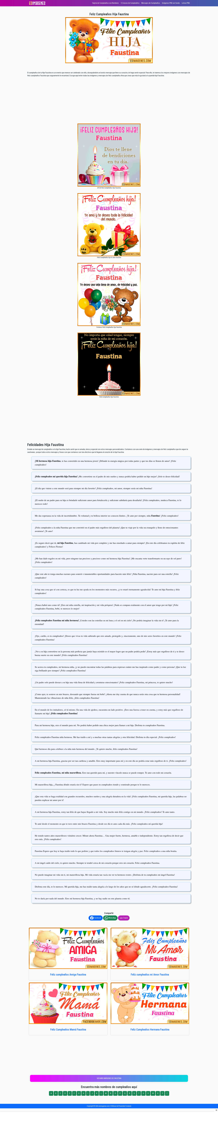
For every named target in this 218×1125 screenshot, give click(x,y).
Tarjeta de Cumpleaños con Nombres (105, 3)
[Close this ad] (216, 1110)
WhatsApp (112, 918)
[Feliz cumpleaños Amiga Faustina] (68, 948)
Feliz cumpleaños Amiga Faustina (68, 974)
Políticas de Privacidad (118, 1106)
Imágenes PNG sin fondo (171, 3)
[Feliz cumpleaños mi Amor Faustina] (150, 948)
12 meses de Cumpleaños (130, 3)
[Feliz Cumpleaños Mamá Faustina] (68, 1003)
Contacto (128, 1106)
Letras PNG (186, 3)
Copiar (125, 918)
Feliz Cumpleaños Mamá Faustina (68, 1029)
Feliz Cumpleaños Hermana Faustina (150, 1029)
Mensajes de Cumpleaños (150, 3)
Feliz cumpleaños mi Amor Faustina (150, 974)
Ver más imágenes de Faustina (109, 1078)
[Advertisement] (109, 105)
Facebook (97, 918)
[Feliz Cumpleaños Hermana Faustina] (150, 1003)
